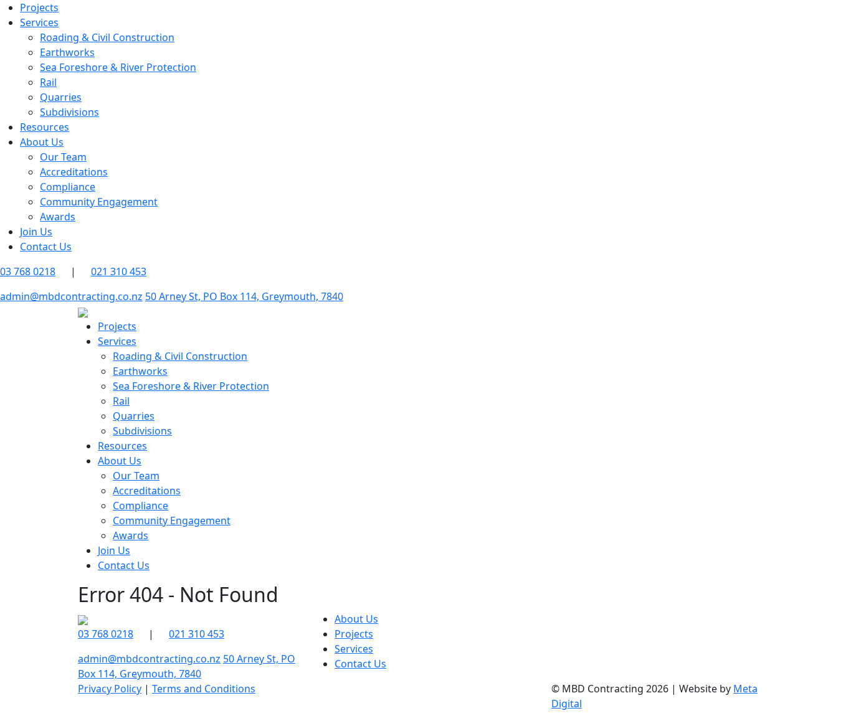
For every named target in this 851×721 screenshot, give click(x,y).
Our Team (63, 157)
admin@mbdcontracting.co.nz (71, 296)
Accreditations (74, 172)
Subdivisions (69, 112)
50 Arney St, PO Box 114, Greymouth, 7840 (244, 296)
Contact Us (46, 246)
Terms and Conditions (203, 688)
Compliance (67, 187)
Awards (57, 217)
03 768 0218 (105, 634)
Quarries (61, 97)
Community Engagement (99, 202)
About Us (42, 142)
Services (39, 22)
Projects (39, 7)
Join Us (36, 231)
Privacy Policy (109, 688)
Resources (44, 127)
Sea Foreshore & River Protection (118, 67)
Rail (48, 82)
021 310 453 (118, 271)
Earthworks (67, 52)
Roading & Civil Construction (107, 37)
